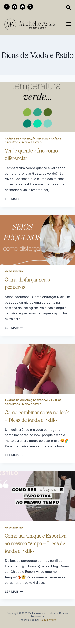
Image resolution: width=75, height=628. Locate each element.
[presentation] (37, 107)
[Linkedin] (30, 7)
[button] (68, 24)
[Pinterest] (22, 7)
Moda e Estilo (32, 142)
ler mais (14, 199)
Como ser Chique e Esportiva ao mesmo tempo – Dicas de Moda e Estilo (35, 543)
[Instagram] (7, 7)
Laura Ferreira (48, 620)
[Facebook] (14, 7)
